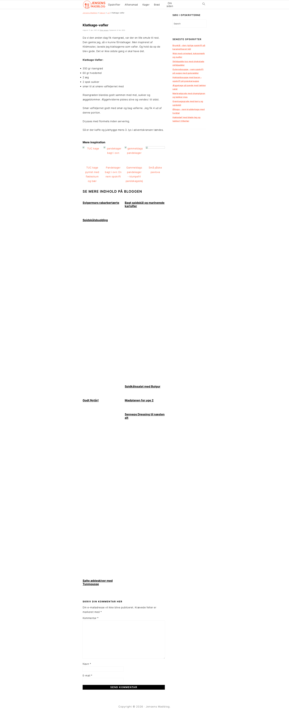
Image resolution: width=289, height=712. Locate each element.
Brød (157, 4)
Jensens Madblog (90, 13)
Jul (108, 13)
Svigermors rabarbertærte (101, 202)
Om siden (170, 5)
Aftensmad (131, 4)
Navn (87, 663)
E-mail (87, 675)
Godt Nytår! (91, 400)
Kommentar (91, 618)
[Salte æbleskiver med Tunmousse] (103, 576)
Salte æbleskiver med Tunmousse (98, 582)
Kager (146, 4)
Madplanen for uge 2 (139, 400)
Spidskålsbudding (95, 220)
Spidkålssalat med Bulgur (142, 386)
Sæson (102, 13)
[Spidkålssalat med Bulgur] (145, 382)
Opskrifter (114, 4)
